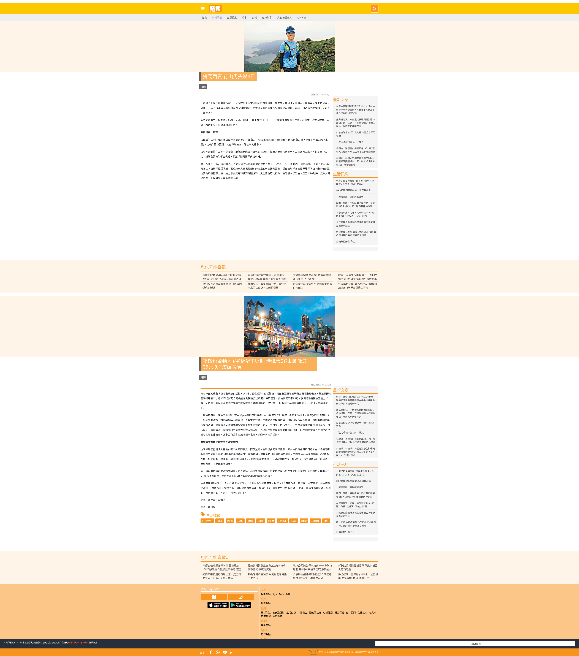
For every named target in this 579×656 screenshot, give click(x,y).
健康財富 (267, 17)
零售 (230, 520)
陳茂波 (283, 520)
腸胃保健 (339, 612)
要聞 (274, 594)
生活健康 (291, 612)
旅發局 (316, 520)
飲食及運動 (278, 612)
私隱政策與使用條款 (77, 642)
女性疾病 (362, 612)
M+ (326, 520)
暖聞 (288, 594)
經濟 (220, 520)
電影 (241, 520)
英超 (294, 520)
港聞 (203, 87)
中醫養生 (302, 612)
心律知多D (302, 17)
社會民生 (207, 520)
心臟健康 (328, 612)
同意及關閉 (475, 643)
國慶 (304, 520)
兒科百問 (351, 612)
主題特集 (232, 17)
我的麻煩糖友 (284, 17)
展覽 (251, 520)
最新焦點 (266, 594)
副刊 (254, 17)
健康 (204, 17)
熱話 (281, 594)
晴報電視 (217, 17)
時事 (244, 17)
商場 (261, 520)
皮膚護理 (266, 616)
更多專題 (277, 616)
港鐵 (271, 520)
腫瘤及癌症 (315, 612)
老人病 (372, 612)
